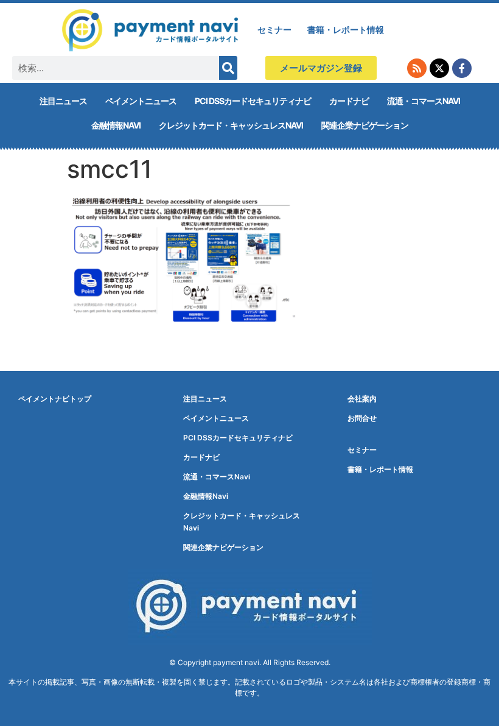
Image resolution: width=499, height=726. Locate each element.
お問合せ (362, 418)
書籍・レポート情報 (345, 29)
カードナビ (349, 101)
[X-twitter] (439, 68)
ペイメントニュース (140, 101)
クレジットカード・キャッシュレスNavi (231, 125)
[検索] (228, 68)
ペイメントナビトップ (54, 398)
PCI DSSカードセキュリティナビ (253, 101)
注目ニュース (63, 101)
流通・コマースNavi (423, 101)
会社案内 (362, 398)
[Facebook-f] (462, 68)
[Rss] (417, 68)
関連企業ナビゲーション (364, 125)
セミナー (274, 29)
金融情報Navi (116, 125)
